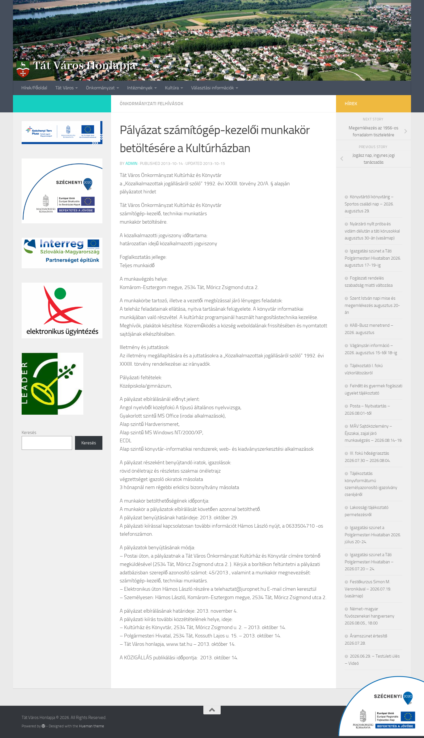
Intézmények (140, 87)
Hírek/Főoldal (34, 87)
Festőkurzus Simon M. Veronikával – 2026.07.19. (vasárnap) (368, 589)
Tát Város (64, 87)
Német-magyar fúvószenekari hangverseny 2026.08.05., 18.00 (369, 616)
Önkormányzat (100, 87)
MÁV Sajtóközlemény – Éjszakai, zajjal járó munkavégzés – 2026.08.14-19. (373, 433)
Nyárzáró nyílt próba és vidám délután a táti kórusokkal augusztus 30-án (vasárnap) (372, 231)
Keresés (29, 432)
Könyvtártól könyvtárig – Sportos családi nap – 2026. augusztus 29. (369, 204)
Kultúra (172, 87)
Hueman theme (91, 726)
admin (131, 163)
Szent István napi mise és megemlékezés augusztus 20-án (372, 305)
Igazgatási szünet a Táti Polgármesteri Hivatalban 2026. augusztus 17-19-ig (373, 258)
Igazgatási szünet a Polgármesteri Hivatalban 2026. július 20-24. (373, 534)
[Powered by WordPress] (43, 726)
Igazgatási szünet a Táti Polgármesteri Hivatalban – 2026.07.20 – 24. (369, 561)
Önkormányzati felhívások (151, 103)
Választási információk (212, 87)
